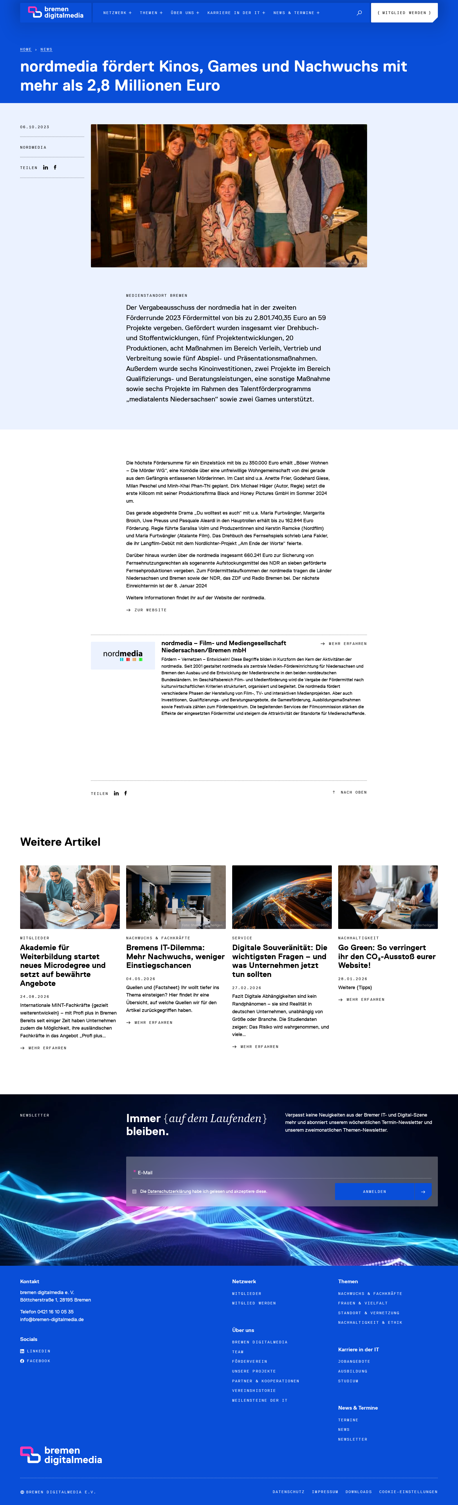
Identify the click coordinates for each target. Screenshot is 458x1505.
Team (238, 1352)
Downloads (359, 1492)
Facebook (37, 1361)
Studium (348, 1381)
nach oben (352, 792)
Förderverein (249, 1361)
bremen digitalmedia (260, 1342)
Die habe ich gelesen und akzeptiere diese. (203, 1191)
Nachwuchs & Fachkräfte (370, 1293)
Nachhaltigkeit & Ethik (370, 1322)
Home (26, 49)
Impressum (325, 1492)
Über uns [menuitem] (183, 13)
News (46, 49)
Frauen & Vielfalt (363, 1303)
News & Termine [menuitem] (294, 13)
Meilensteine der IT (260, 1400)
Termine (348, 1420)
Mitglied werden (254, 1303)
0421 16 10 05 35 (55, 1312)
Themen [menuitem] (148, 13)
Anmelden (375, 1191)
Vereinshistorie (254, 1390)
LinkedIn (37, 1351)
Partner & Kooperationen (266, 1381)
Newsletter (353, 1439)
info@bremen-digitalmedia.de (52, 1319)
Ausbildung (353, 1371)
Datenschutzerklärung (169, 1191)
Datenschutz (289, 1492)
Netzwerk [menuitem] (115, 13)
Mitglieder (247, 1293)
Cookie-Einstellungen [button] (408, 1492)
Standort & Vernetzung (369, 1313)
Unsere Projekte (254, 1371)
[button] (359, 13)
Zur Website (151, 610)
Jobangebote (354, 1361)
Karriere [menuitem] (234, 13)
